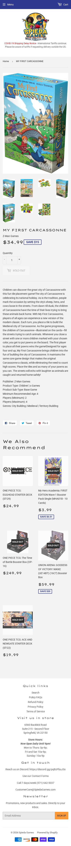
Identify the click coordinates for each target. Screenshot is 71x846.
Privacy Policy (35, 706)
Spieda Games (26, 832)
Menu (10, 4)
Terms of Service (35, 711)
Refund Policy (35, 702)
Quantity (8, 253)
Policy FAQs (35, 697)
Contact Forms (40, 776)
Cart (65, 4)
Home (6, 61)
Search (36, 692)
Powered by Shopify (47, 832)
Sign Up (61, 815)
